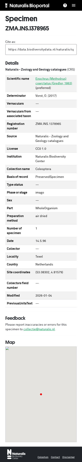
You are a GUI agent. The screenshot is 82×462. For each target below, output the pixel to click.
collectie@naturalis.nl (39, 329)
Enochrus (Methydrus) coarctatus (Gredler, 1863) (53, 81)
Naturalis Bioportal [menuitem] (29, 5)
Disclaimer (68, 457)
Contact (55, 457)
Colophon (43, 457)
